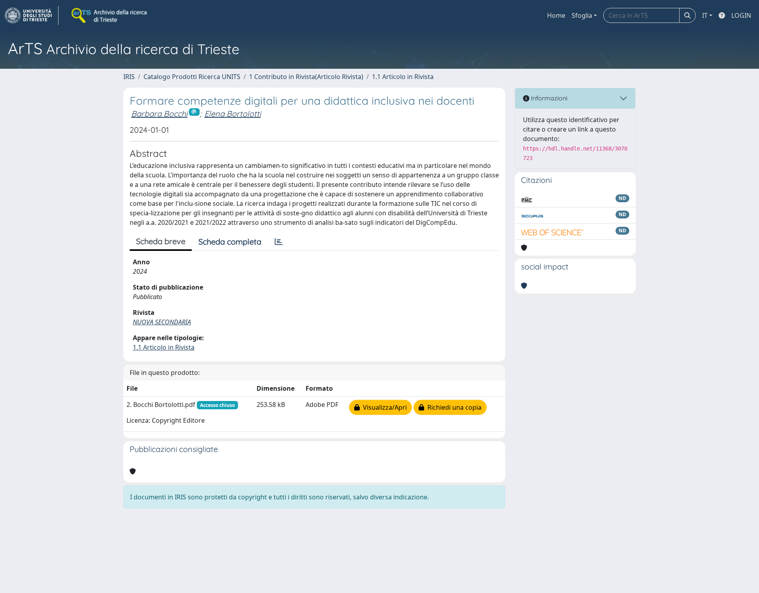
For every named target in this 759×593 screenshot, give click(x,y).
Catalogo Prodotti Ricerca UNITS (191, 76)
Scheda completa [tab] (229, 242)
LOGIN (741, 15)
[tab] (278, 241)
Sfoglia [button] (582, 15)
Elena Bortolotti (232, 114)
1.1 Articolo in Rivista (403, 76)
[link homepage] (32, 15)
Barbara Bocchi (159, 114)
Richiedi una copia (452, 407)
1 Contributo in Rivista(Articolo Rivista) (306, 76)
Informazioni (548, 98)
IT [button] (705, 15)
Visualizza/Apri (383, 407)
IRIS (129, 76)
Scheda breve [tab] (160, 241)
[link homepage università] (110, 15)
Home (556, 15)
